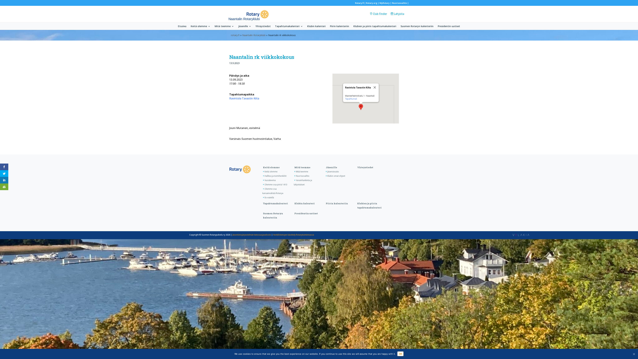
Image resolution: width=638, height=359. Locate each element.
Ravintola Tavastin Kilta (244, 98)
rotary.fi (235, 35)
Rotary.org (371, 2)
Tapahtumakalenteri (287, 26)
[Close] (375, 87)
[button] (361, 107)
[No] (634, 354)
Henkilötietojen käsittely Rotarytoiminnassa (293, 234)
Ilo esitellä (269, 197)
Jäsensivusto (333, 171)
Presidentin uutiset (449, 26)
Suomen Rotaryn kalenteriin (417, 26)
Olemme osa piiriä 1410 (276, 184)
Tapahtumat (351, 99)
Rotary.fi (359, 2)
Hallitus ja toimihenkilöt (275, 176)
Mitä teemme (223, 26)
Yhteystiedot (263, 26)
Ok (400, 354)
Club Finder (380, 14)
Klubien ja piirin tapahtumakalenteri (374, 26)
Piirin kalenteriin (339, 26)
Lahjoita (399, 14)
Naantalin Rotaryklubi (254, 35)
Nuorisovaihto (399, 2)
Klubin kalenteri (316, 26)
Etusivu (182, 26)
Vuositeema (270, 180)
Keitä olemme (199, 26)
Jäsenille (243, 26)
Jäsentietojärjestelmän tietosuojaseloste (251, 234)
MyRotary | (385, 2)
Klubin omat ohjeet (336, 176)
